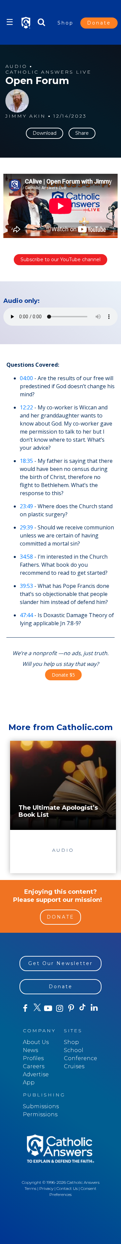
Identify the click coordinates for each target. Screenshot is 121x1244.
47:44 (26, 615)
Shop (65, 23)
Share (82, 133)
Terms (30, 1188)
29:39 (26, 527)
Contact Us (67, 1188)
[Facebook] (25, 1008)
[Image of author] (17, 101)
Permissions (40, 1114)
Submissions (41, 1106)
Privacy (46, 1188)
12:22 (26, 407)
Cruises (74, 1066)
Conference (80, 1058)
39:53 (26, 586)
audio (16, 66)
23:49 (26, 506)
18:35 (26, 461)
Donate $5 (63, 675)
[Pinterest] (71, 1008)
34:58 (26, 556)
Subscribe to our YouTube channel (60, 259)
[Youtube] (48, 1008)
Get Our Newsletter (60, 963)
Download (44, 133)
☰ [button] (9, 22)
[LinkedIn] (94, 1008)
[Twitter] (36, 1008)
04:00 (26, 378)
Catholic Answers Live (48, 72)
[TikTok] (82, 1008)
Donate (99, 23)
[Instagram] (59, 1008)
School (73, 1050)
